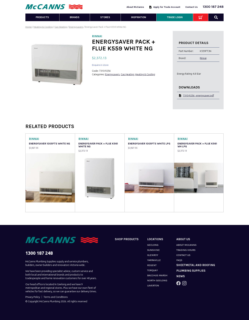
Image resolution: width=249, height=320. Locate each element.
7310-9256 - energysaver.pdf (198, 95)
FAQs (179, 260)
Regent (152, 265)
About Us (183, 239)
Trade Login (175, 17)
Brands (74, 17)
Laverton (153, 285)
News (180, 276)
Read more (36, 207)
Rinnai (203, 58)
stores (105, 17)
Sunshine (153, 250)
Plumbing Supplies (190, 270)
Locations (155, 239)
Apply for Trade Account (166, 7)
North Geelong (157, 280)
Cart (200, 17)
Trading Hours (185, 250)
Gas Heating (61, 27)
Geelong (152, 244)
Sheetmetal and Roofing (195, 265)
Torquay (152, 270)
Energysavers (76, 27)
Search (216, 17)
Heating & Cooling (43, 27)
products (42, 17)
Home (28, 27)
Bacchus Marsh (157, 275)
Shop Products (127, 239)
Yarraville (154, 260)
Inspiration (138, 17)
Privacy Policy (32, 296)
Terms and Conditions (56, 296)
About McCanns (135, 7)
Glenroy (152, 255)
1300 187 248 (213, 7)
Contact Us (191, 7)
